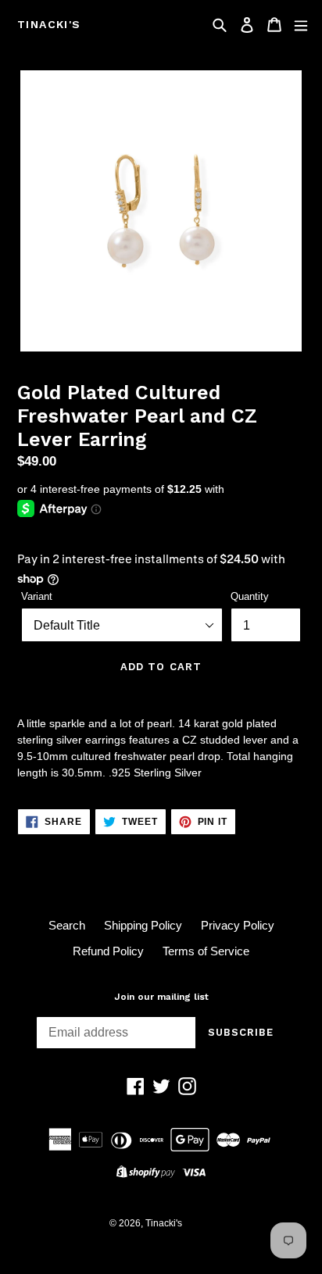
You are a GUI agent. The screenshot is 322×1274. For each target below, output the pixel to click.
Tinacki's (49, 24)
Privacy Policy (237, 925)
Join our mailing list (161, 996)
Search (66, 925)
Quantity (250, 596)
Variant (36, 596)
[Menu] (301, 24)
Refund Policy (108, 951)
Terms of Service (206, 951)
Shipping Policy (143, 925)
